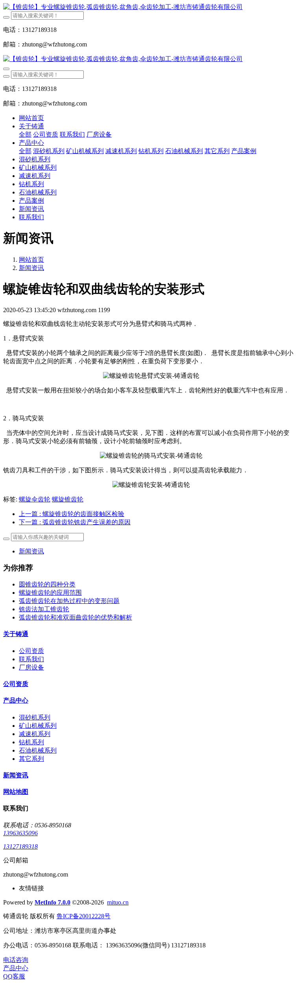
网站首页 (31, 118)
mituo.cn (118, 902)
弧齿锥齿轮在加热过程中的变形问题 (69, 600)
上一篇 (71, 513)
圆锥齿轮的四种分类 (47, 584)
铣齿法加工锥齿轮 (44, 609)
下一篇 (75, 522)
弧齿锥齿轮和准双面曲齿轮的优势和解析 (75, 617)
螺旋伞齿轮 (34, 499)
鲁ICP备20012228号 (83, 916)
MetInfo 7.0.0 (52, 902)
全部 (25, 134)
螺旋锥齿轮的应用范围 (50, 592)
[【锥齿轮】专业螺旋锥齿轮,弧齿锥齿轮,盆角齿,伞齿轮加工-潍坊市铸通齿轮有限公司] (151, 7)
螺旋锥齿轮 (67, 499)
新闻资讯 (31, 267)
